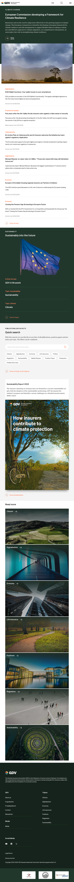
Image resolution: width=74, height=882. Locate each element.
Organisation (9, 802)
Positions (45, 814)
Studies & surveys (12, 363)
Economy (8, 180)
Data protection (10, 858)
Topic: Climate (10, 303)
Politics (55, 354)
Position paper (50, 358)
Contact (8, 810)
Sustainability (22, 358)
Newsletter (9, 814)
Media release (36, 358)
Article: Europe (10, 279)
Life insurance (44, 354)
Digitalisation (9, 89)
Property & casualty (12, 110)
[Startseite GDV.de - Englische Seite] (10, 3)
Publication (63, 358)
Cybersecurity (10, 132)
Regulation (10, 358)
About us (8, 797)
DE (53, 3)
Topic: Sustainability (12, 291)
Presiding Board (10, 806)
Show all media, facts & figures (19, 371)
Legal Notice (9, 853)
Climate (9, 354)
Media (7, 826)
